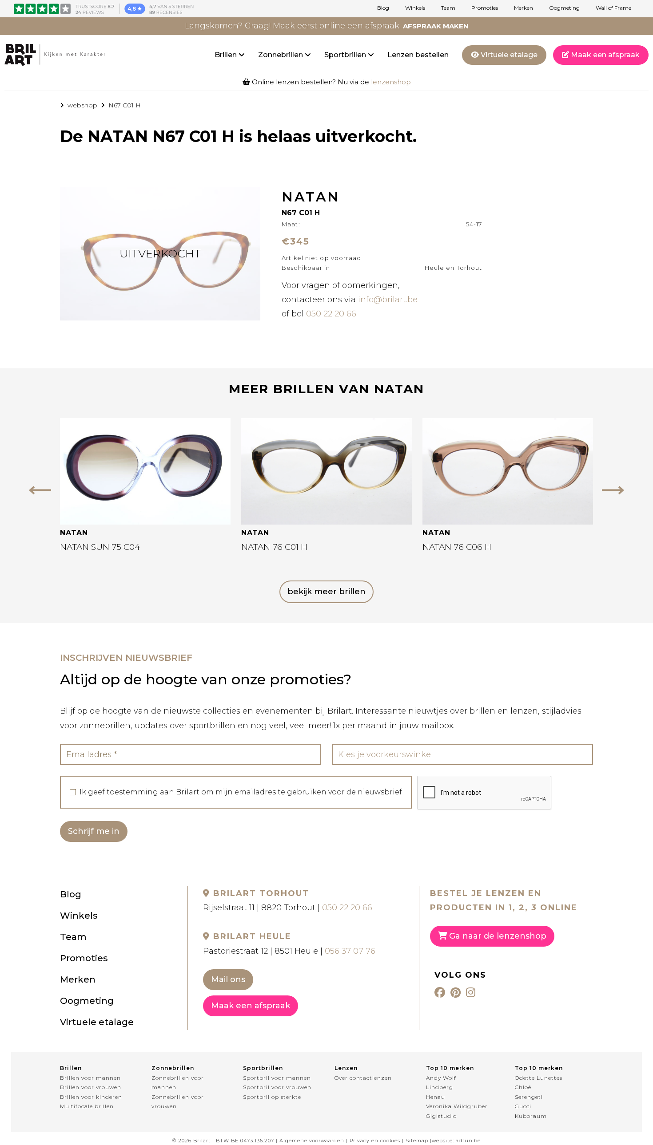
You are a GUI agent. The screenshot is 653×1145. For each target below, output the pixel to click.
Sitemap (417, 1140)
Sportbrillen (346, 55)
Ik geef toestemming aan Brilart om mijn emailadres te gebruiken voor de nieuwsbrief (241, 792)
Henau (435, 1097)
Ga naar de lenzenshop (496, 936)
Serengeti (529, 1097)
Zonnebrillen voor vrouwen (177, 1102)
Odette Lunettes (538, 1077)
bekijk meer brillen (326, 591)
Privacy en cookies (375, 1140)
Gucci (523, 1106)
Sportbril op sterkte (272, 1097)
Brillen (227, 55)
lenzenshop (391, 82)
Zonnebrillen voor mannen (177, 1082)
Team (448, 8)
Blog (383, 8)
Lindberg (439, 1087)
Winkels (415, 8)
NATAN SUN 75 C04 (100, 547)
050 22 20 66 (331, 314)
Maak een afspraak (604, 55)
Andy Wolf (441, 1077)
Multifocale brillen (87, 1106)
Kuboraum (531, 1116)
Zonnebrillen (281, 55)
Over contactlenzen (363, 1077)
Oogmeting (564, 8)
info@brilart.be (388, 299)
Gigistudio (441, 1116)
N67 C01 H (124, 105)
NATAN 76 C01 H (274, 547)
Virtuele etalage (508, 55)
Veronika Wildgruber (457, 1106)
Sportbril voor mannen (277, 1077)
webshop (82, 105)
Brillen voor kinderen (91, 1097)
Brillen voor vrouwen (90, 1087)
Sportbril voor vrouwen (277, 1087)
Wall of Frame (613, 8)
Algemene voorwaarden (311, 1140)
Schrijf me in (93, 831)
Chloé (523, 1087)
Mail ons (228, 979)
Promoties (484, 8)
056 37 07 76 (350, 951)
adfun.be (468, 1140)
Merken (523, 8)
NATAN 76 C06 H (456, 547)
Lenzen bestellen (418, 55)
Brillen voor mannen (90, 1077)
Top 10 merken (450, 1068)
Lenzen (346, 1068)
